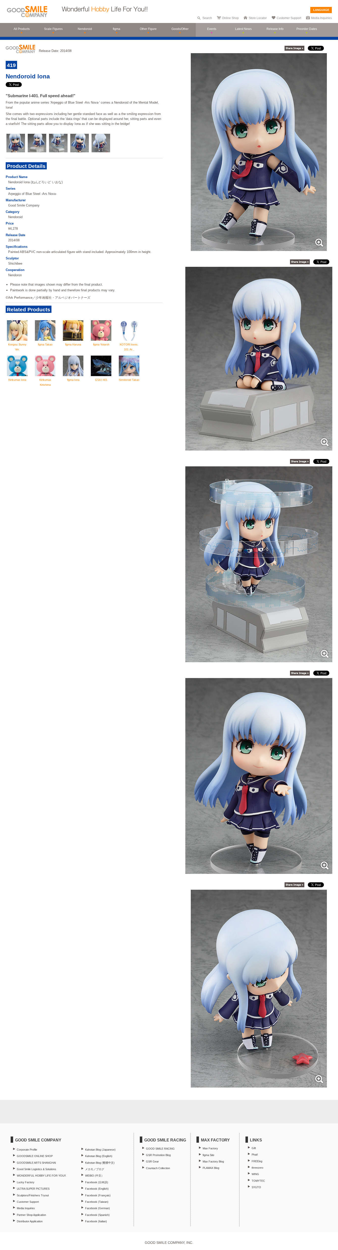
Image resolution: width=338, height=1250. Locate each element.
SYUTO (256, 1187)
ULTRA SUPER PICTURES (33, 1188)
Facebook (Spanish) (97, 1214)
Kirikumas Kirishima (45, 382)
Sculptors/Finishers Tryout (33, 1195)
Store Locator (258, 18)
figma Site (208, 1155)
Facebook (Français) (98, 1195)
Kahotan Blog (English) (98, 1156)
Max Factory (210, 1148)
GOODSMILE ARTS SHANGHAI (36, 1162)
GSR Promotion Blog (158, 1155)
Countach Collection (158, 1168)
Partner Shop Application (31, 1214)
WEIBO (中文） (94, 1175)
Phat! (255, 1154)
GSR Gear (152, 1161)
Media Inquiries (321, 18)
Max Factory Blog (213, 1161)
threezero (257, 1167)
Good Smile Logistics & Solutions (36, 1169)
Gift (254, 1148)
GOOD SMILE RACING (160, 1148)
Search (207, 18)
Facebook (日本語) (96, 1182)
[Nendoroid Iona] (259, 248)
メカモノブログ (94, 1169)
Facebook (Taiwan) (96, 1201)
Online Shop (230, 18)
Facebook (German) (97, 1208)
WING (255, 1174)
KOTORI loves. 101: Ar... (129, 347)
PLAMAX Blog (211, 1167)
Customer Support (289, 18)
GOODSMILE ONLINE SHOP (35, 1156)
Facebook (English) (97, 1188)
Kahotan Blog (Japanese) (100, 1149)
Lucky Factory (25, 1182)
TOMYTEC (258, 1180)
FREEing (257, 1161)
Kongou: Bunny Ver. (17, 347)
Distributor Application (30, 1221)
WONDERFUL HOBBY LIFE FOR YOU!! (41, 1175)
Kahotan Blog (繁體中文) (100, 1162)
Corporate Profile (27, 1149)
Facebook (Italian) (96, 1221)
